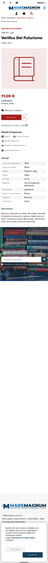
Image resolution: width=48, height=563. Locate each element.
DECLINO (15, 549)
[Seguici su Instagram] (10, 2)
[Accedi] (16, 13)
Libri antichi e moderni (25, 18)
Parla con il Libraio (13, 110)
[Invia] (44, 259)
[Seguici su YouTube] (16, 2)
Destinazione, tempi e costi (13, 125)
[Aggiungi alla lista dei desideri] (24, 117)
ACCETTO (32, 555)
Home (3, 18)
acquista (11, 117)
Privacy (40, 264)
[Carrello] (24, 13)
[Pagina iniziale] (24, 8)
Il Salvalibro (11, 18)
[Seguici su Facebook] (4, 2)
